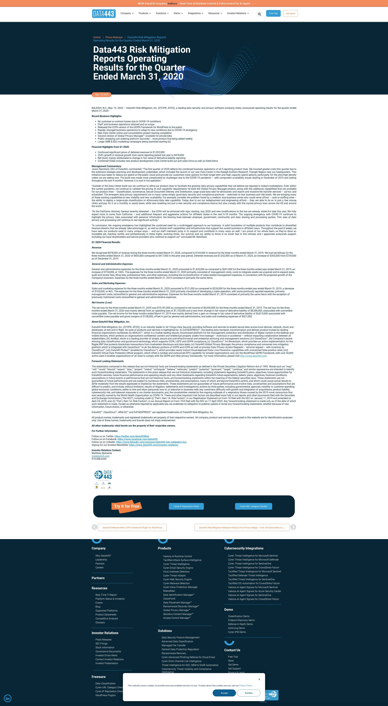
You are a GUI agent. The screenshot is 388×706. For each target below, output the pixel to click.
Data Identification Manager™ (178, 594)
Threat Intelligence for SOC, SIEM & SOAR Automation (190, 665)
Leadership (101, 559)
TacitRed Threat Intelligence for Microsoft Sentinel (254, 571)
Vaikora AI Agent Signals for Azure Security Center (254, 591)
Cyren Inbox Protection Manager (180, 587)
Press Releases (103, 639)
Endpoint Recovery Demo (241, 620)
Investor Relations (105, 633)
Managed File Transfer (174, 645)
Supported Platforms (106, 610)
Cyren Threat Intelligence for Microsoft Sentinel (253, 555)
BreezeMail (169, 590)
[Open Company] (133, 13)
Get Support (234, 668)
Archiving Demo (236, 628)
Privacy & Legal (236, 672)
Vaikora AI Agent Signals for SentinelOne (249, 595)
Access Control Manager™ (177, 617)
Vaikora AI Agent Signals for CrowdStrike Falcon (253, 599)
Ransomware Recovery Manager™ (181, 606)
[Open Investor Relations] (248, 13)
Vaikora (172, 3)
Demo (228, 609)
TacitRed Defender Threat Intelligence (248, 575)
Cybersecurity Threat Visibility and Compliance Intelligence (186, 671)
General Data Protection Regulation (180, 649)
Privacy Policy (245, 685)
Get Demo (233, 664)
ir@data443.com (100, 456)
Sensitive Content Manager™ (178, 614)
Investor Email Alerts (106, 655)
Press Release (114, 37)
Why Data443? (103, 555)
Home (97, 37)
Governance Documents (108, 651)
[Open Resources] (221, 13)
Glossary (100, 622)
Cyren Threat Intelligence (176, 564)
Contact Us (232, 650)
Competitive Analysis (106, 618)
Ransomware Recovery (174, 653)
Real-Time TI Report (106, 594)
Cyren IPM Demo (237, 632)
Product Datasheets (105, 614)
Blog (97, 606)
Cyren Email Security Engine (178, 567)
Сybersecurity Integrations (243, 548)
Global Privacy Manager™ (176, 610)
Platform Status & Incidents (110, 598)
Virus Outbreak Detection (176, 571)
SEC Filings (101, 643)
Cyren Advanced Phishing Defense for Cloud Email (188, 657)
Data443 (263, 702)
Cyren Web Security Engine (177, 579)
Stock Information (104, 647)
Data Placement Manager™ (177, 602)
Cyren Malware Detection (176, 583)
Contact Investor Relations (109, 659)
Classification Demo (238, 616)
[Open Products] (150, 13)
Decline (249, 693)
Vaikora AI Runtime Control (177, 556)
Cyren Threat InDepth (174, 575)
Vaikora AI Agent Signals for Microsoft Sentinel (253, 587)
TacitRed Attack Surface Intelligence (182, 560)
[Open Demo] (182, 13)
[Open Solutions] (168, 13)
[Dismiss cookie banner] (259, 680)
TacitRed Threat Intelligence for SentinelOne (251, 579)
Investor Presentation (106, 663)
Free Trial (233, 656)
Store (231, 660)
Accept (224, 693)
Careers (99, 567)
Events (99, 602)
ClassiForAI (169, 598)
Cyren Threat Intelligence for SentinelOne (249, 563)
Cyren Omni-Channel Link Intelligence (181, 661)
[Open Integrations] (202, 13)
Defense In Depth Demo (240, 624)
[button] (259, 14)
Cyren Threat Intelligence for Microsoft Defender (253, 559)
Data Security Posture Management (180, 637)
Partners (99, 563)
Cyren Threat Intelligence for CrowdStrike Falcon (253, 567)
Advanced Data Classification (177, 641)
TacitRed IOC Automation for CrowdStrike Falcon (254, 583)
